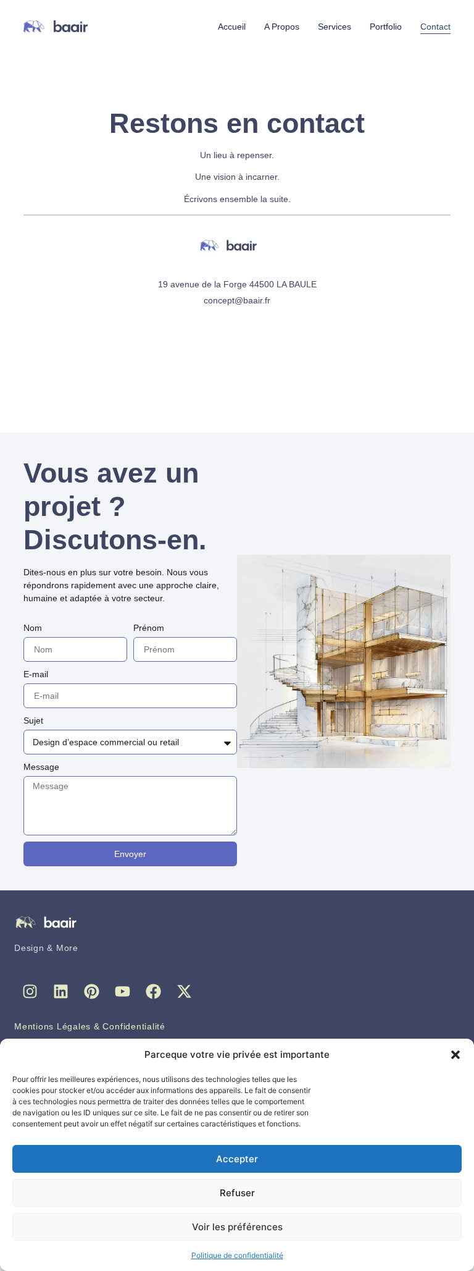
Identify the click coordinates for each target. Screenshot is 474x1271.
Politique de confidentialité (237, 1255)
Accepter (237, 1159)
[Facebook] (153, 991)
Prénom (148, 628)
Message (41, 767)
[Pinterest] (91, 991)
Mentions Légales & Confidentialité (89, 1026)
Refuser (237, 1193)
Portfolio (386, 27)
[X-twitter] (183, 991)
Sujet (33, 720)
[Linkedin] (60, 991)
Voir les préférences (237, 1227)
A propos (281, 27)
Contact (435, 27)
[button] (455, 1055)
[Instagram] (29, 991)
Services (334, 27)
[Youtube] (122, 991)
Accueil (232, 27)
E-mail (35, 674)
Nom (32, 628)
